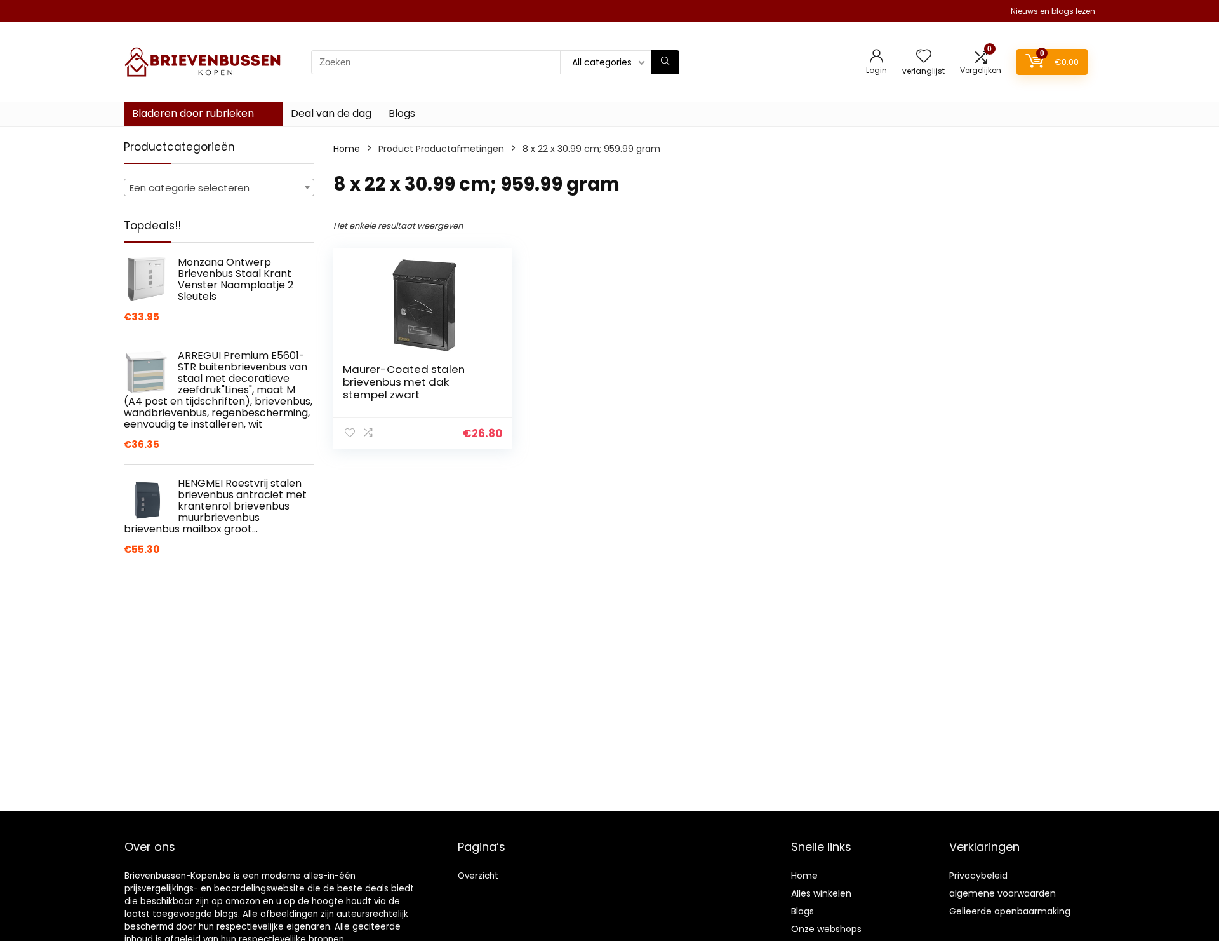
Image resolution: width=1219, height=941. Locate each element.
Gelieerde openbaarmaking (1009, 911)
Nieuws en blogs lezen (1053, 11)
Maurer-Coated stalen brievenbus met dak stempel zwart (404, 382)
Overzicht (478, 876)
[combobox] (219, 187)
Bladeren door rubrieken (193, 113)
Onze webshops (826, 929)
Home (346, 148)
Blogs (402, 113)
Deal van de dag (331, 113)
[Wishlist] (923, 56)
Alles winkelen (821, 893)
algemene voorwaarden (1002, 893)
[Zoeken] (665, 62)
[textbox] (219, 188)
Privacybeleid (978, 875)
